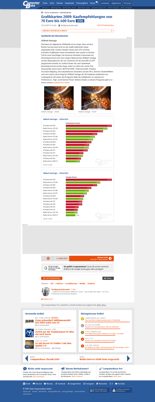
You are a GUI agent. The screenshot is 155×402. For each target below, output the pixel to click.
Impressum (27, 391)
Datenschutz (27, 394)
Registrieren (116, 3)
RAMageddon (56, 8)
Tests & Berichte (51, 13)
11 (43, 337)
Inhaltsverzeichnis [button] (55, 31)
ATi (52, 283)
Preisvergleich (82, 3)
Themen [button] (59, 3)
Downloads (69, 3)
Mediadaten (43, 391)
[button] (127, 3)
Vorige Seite (46, 258)
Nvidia (82, 283)
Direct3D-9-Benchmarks (99, 258)
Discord (38, 384)
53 (43, 325)
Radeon (91, 283)
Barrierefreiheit (80, 391)
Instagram (90, 384)
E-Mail (73, 289)
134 (43, 348)
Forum (92, 3)
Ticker (45, 3)
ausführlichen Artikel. (61, 83)
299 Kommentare (52, 278)
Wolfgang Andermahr (60, 289)
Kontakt (34, 391)
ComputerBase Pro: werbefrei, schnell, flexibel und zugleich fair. (75, 305)
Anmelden (105, 3)
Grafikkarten (65, 13)
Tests (52, 3)
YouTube (121, 384)
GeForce (59, 283)
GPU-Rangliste (114, 8)
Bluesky (50, 384)
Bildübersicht (48, 299)
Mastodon (103, 384)
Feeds (28, 384)
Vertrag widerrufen (54, 391)
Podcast (46, 8)
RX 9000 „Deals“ (84, 8)
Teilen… (109, 278)
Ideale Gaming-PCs (99, 8)
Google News (75, 384)
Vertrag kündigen (67, 391)
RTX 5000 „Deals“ (70, 8)
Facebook (61, 384)
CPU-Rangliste (127, 8)
